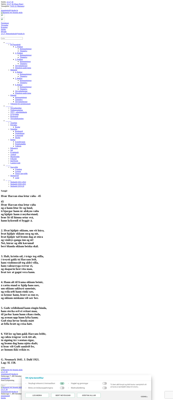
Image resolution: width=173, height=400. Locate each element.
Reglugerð (14, 116)
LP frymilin (14, 114)
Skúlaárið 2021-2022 (18, 182)
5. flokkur (18, 78)
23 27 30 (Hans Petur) (15, 4)
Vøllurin (18, 146)
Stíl (11, 150)
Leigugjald (19, 135)
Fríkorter (13, 159)
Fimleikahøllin (20, 144)
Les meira (37, 395)
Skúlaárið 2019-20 (17, 186)
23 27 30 (10, 2)
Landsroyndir (15, 163)
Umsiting (18, 169)
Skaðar (17, 138)
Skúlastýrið (14, 176)
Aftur (3, 368)
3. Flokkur (19, 59)
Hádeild (13, 95)
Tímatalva (23, 51)
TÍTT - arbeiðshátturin (18, 112)
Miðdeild (13, 70)
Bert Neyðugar (63, 395)
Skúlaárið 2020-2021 (18, 184)
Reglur (17, 127)
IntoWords (14, 161)
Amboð (13, 154)
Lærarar (18, 171)
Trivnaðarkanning (17, 119)
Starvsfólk (14, 167)
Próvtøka (13, 125)
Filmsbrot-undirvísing (23, 68)
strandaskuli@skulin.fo (9, 10)
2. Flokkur (19, 53)
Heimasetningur (26, 49)
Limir (17, 178)
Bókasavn (14, 148)
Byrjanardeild (15, 45)
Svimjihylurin (20, 142)
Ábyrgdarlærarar (21, 66)
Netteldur (13, 129)
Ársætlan (13, 123)
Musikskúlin (15, 157)
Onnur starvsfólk (21, 174)
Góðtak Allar (89, 395)
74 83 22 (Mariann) (17, 6)
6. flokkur (18, 85)
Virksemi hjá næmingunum (20, 104)
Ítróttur (12, 140)
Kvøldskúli (14, 152)
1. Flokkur (19, 47)
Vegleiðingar (19, 133)
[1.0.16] (144, 397)
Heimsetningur (25, 61)
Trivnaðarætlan (16, 108)
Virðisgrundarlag (16, 110)
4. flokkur (18, 72)
